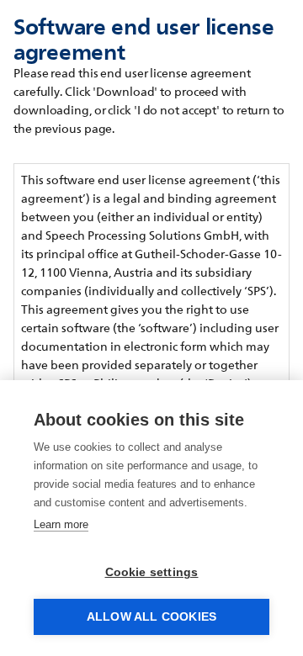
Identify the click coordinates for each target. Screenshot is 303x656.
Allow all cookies (151, 617)
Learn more (61, 524)
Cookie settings (152, 572)
